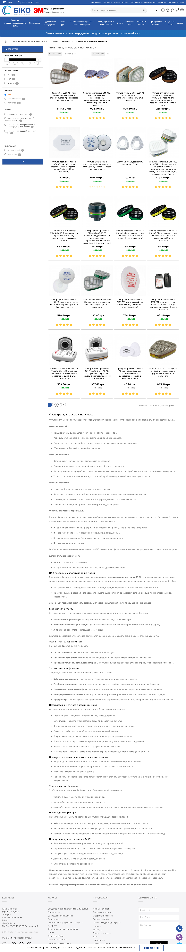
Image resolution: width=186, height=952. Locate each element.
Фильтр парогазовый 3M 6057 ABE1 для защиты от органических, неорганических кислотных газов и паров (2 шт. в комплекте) (97, 99)
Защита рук (62, 23)
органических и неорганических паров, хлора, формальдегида (20, 126)
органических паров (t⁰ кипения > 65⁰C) (20, 132)
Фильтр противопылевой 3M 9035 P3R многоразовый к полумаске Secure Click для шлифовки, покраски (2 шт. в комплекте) (163, 304)
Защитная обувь (129, 23)
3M (10, 75)
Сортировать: (55, 54)
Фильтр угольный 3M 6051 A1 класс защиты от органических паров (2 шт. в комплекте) (130, 96)
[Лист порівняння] (167, 10)
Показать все (12, 138)
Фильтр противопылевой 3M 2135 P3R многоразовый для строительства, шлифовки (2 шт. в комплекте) (130, 303)
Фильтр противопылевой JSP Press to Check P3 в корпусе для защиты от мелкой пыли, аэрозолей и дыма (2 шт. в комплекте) (64, 373)
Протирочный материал (156, 23)
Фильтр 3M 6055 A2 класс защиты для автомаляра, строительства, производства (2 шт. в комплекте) (64, 96)
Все (9, 95)
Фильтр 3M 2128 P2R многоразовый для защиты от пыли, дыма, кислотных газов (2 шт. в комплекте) (97, 165)
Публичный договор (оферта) (143, 2)
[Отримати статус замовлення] (163, 10)
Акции (180, 23)
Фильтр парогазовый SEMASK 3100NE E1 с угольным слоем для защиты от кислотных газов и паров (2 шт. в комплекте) (163, 235)
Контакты (97, 926)
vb (177, 935)
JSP (10, 79)
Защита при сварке (170, 23)
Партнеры (108, 2)
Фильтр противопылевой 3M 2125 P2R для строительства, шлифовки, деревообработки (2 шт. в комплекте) (64, 303)
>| (63, 404)
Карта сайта (99, 940)
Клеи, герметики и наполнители (106, 23)
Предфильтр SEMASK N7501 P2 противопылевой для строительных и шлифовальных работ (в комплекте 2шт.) (130, 373)
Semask (12, 83)
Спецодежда (34, 23)
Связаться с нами (101, 943)
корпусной (13, 154)
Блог (95, 936)
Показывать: (98, 54)
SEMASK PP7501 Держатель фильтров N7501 (130, 163)
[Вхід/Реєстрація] (182, 10)
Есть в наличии (15, 98)
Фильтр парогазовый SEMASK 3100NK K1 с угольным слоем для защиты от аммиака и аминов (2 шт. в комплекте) (130, 234)
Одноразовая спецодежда (50, 23)
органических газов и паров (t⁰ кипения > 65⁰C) (19, 119)
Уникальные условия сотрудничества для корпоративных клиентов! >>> (93, 33)
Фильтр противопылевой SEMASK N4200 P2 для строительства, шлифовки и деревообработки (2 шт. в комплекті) (64, 167)
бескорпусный (15, 150)
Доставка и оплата (176, 2)
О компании (96, 2)
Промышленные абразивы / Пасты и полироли (82, 23)
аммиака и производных (19, 114)
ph (177, 927)
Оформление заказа (103, 915)
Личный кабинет (101, 908)
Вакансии (162, 2)
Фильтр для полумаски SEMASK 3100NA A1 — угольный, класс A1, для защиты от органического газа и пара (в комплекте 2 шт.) (163, 99)
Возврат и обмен (121, 2)
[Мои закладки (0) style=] (172, 10)
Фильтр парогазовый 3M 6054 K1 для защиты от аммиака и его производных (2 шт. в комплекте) (97, 303)
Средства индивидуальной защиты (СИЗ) (15, 23)
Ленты (120, 23)
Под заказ (13, 103)
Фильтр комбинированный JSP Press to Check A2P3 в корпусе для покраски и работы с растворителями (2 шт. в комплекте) (97, 373)
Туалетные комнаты (141, 23)
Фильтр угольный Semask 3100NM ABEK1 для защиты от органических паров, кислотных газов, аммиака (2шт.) (64, 235)
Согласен (151, 948)
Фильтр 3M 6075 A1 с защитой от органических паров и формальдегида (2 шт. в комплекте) (163, 372)
